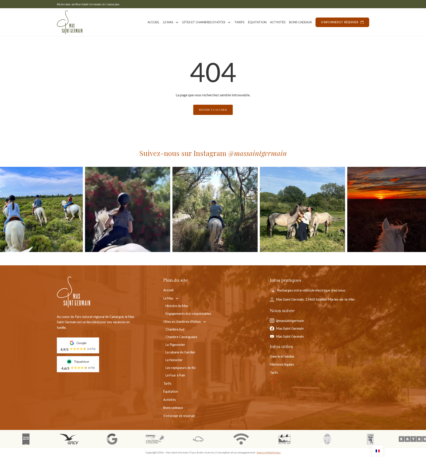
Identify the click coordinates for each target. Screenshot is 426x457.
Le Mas (168, 22)
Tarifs (239, 22)
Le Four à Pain (175, 375)
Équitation (257, 22)
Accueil (154, 22)
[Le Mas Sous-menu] (177, 22)
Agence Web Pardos (269, 452)
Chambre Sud (175, 329)
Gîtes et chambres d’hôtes (203, 22)
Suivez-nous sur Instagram (213, 153)
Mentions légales (282, 364)
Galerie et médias (282, 356)
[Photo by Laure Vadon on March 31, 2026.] (279, 209)
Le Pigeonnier (175, 345)
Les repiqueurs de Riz (181, 368)
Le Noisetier (174, 360)
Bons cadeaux (300, 22)
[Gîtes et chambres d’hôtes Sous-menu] (229, 22)
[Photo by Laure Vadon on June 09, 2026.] (104, 209)
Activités (278, 22)
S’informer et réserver (339, 22)
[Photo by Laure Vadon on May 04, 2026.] (192, 209)
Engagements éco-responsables (188, 313)
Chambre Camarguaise (181, 337)
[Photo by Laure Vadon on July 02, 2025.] (367, 209)
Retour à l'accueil (213, 109)
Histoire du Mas (177, 306)
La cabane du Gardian (180, 352)
